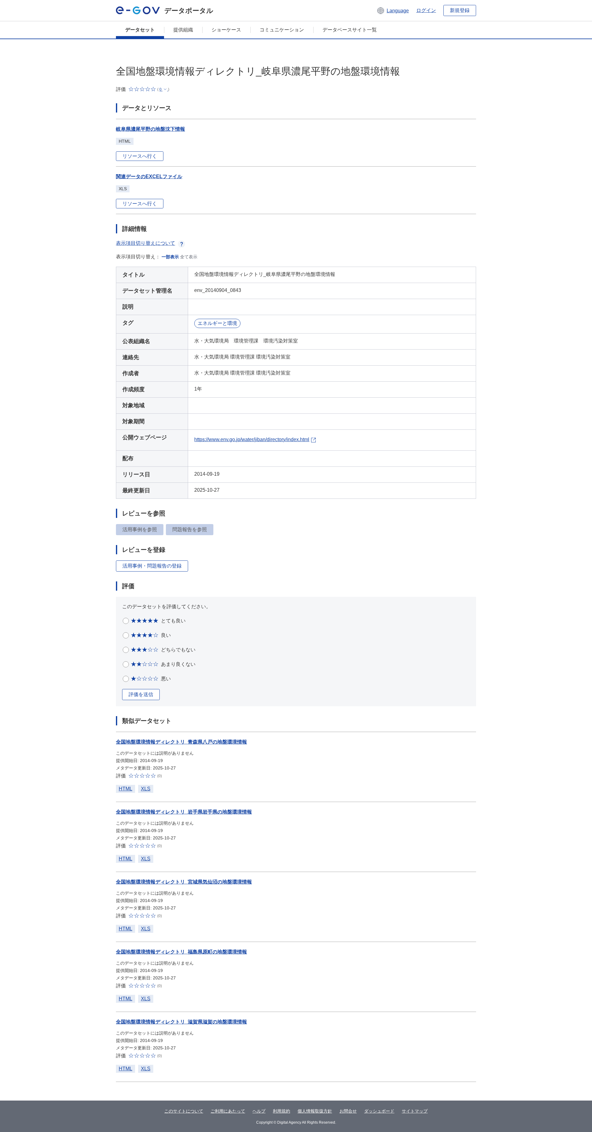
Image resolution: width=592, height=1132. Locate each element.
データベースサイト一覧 (350, 29)
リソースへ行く (139, 156)
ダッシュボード (379, 1111)
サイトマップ (415, 1111)
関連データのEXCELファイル (149, 176)
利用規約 (281, 1111)
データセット (140, 29)
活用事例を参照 (139, 529)
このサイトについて (183, 1111)
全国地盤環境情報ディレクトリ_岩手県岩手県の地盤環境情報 (184, 811)
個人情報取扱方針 (315, 1111)
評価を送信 (141, 694)
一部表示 (170, 256)
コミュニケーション (282, 29)
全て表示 (188, 256)
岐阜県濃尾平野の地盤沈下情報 (150, 129)
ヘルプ (259, 1111)
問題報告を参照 (189, 529)
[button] (392, 10)
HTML (125, 788)
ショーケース (226, 29)
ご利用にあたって (228, 1111)
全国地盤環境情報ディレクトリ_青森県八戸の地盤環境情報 (181, 741)
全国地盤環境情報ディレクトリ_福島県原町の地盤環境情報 (181, 951)
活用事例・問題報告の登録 (152, 565)
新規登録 (460, 10)
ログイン (426, 10)
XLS (145, 788)
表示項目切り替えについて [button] (145, 243)
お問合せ (348, 1111)
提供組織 (183, 29)
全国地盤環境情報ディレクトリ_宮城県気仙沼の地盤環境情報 (184, 881)
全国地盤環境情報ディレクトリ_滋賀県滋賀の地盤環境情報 (181, 1021)
